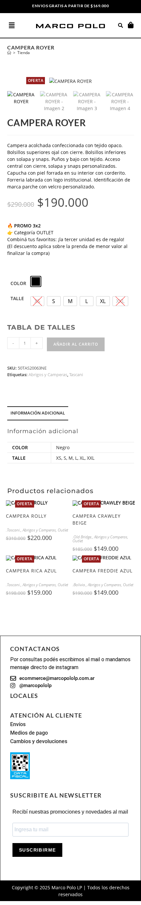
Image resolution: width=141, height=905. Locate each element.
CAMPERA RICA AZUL (31, 571)
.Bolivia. (79, 584)
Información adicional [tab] (37, 413)
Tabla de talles (41, 327)
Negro (63, 447)
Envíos (18, 724)
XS (58, 458)
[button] (18, 25)
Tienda (23, 52)
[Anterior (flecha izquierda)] (11, 452)
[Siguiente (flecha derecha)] (129, 452)
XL (82, 458)
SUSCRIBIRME (37, 850)
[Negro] (36, 281)
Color (18, 283)
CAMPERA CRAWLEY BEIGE (96, 519)
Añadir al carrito (75, 344)
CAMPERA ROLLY (26, 516)
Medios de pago (29, 733)
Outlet (63, 530)
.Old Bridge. (82, 537)
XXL (90, 458)
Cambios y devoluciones (38, 741)
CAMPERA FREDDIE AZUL (102, 571)
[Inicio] (9, 52)
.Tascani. (13, 530)
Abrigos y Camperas (48, 374)
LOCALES (24, 695)
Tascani (76, 374)
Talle (17, 298)
